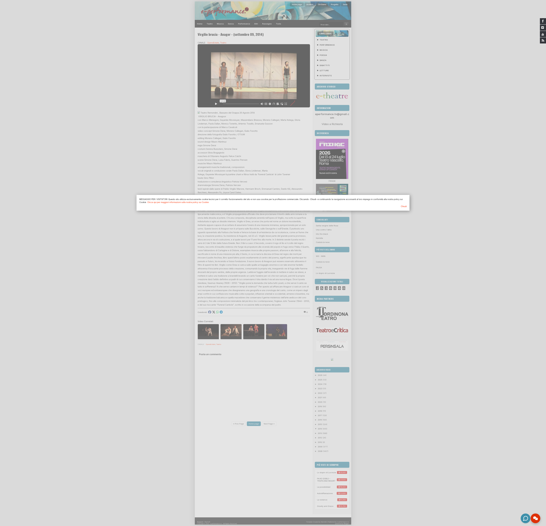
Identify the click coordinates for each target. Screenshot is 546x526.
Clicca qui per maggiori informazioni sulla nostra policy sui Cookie (178, 202)
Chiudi (404, 206)
